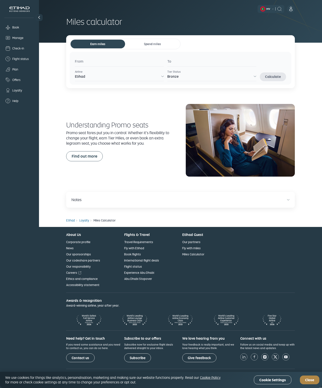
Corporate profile (78, 242)
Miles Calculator (193, 254)
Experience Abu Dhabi (139, 273)
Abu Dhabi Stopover (138, 279)
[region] (161, 380)
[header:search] (279, 8)
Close (309, 380)
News (70, 248)
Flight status (133, 267)
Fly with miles (191, 248)
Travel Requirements (138, 242)
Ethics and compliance (82, 279)
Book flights (132, 254)
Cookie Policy (210, 377)
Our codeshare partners (83, 260)
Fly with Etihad (134, 248)
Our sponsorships (78, 254)
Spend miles (152, 44)
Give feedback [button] (199, 358)
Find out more (84, 156)
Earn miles (97, 44)
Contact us (80, 358)
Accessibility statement (82, 285)
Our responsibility (78, 267)
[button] (39, 17)
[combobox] (119, 62)
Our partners (191, 242)
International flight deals (141, 260)
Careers (71, 273)
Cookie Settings (272, 380)
